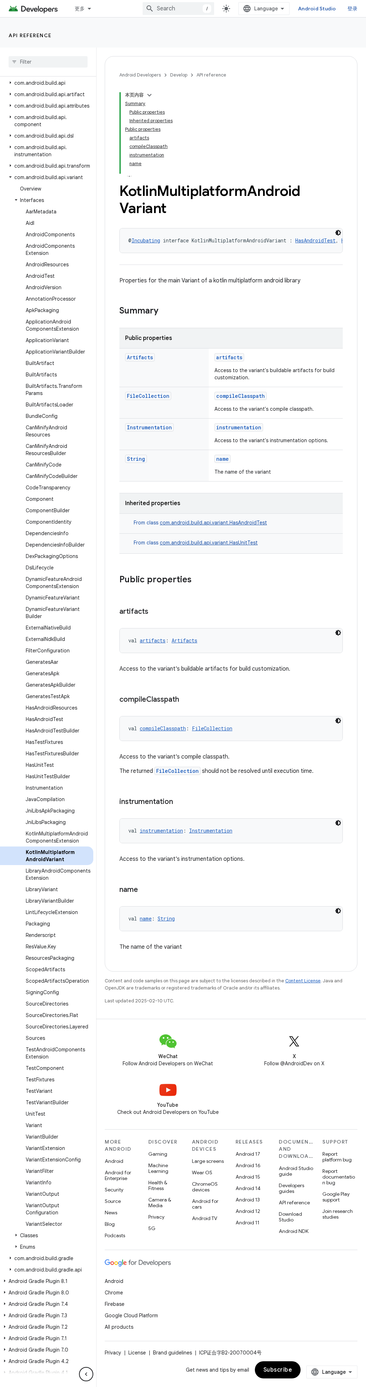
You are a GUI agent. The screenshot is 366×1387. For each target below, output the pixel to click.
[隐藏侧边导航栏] (86, 1374)
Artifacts (140, 357)
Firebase (114, 1304)
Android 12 (248, 1211)
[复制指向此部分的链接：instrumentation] (180, 802)
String (136, 458)
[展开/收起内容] (149, 95)
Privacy (156, 1217)
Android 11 (247, 1222)
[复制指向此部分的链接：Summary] (165, 311)
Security (114, 1189)
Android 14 (248, 1188)
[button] (46, 83)
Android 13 (248, 1199)
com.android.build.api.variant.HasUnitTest (209, 542)
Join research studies (337, 1214)
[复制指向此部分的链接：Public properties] (199, 580)
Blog (110, 1224)
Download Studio (290, 1217)
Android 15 (248, 1177)
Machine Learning (158, 1168)
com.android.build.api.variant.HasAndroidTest (213, 522)
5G (151, 1228)
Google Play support (336, 1197)
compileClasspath (240, 396)
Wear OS (202, 1172)
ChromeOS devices (205, 1187)
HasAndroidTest (315, 240)
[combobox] (178, 8)
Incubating (146, 240)
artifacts (229, 357)
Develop (178, 75)
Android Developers (140, 75)
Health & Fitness (157, 1185)
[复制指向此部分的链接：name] (145, 890)
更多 (80, 8)
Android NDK (293, 1231)
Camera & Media (159, 1202)
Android (114, 1161)
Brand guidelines (172, 1353)
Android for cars (205, 1204)
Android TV (204, 1218)
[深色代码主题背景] (338, 232)
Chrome (114, 1292)
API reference (30, 35)
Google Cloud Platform (131, 1315)
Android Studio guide (296, 1171)
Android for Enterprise (118, 1175)
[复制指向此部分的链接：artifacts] (155, 612)
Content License (303, 981)
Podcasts (115, 1235)
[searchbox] (48, 62)
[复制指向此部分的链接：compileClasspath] (186, 700)
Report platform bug (337, 1157)
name (222, 458)
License (137, 1353)
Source (113, 1201)
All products (119, 1327)
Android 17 (248, 1154)
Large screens (208, 1161)
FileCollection (148, 396)
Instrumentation (149, 427)
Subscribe (277, 1369)
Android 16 (248, 1165)
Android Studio (317, 8)
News (111, 1212)
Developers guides (291, 1188)
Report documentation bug (338, 1177)
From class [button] (200, 522)
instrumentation (238, 427)
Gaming (157, 1154)
